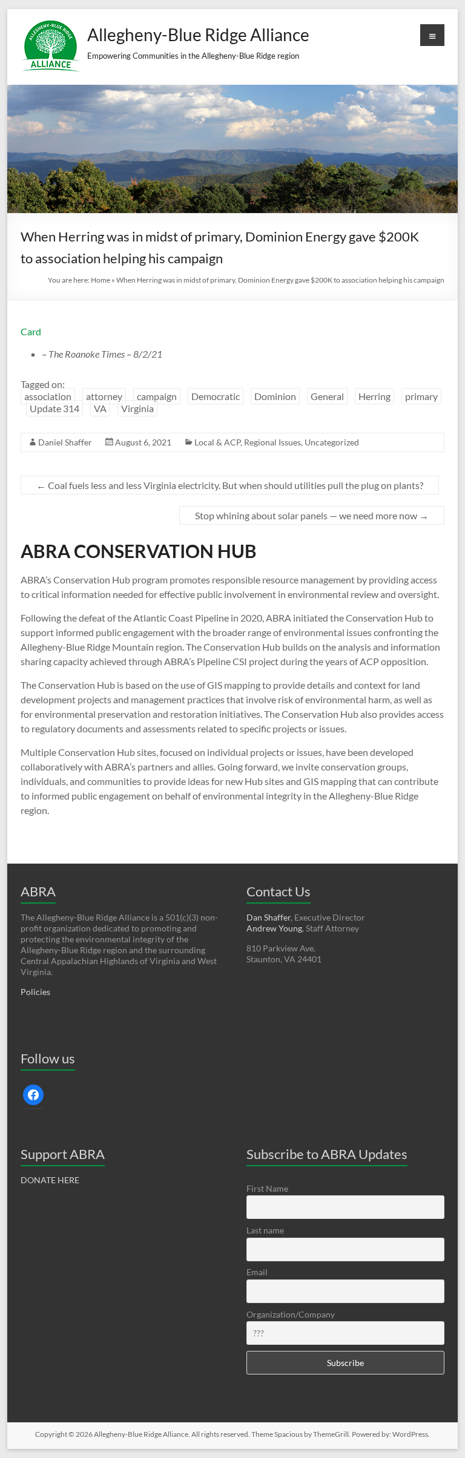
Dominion (275, 396)
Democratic (215, 396)
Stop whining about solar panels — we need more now (312, 515)
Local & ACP (217, 442)
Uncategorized (332, 442)
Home (100, 279)
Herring (374, 396)
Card (31, 331)
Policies (35, 992)
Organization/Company (290, 1314)
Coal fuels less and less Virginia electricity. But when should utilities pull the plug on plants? (229, 485)
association (47, 396)
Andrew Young (274, 928)
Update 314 (54, 408)
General (327, 396)
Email (257, 1272)
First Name (267, 1188)
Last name (265, 1230)
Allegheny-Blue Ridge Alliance (198, 34)
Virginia (137, 408)
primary (421, 396)
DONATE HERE (50, 1180)
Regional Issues (272, 442)
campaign (157, 396)
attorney (104, 396)
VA (100, 408)
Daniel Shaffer (65, 442)
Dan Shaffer (268, 917)
